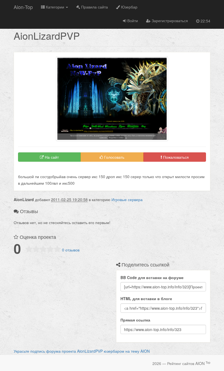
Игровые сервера (127, 199)
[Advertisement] (82, 170)
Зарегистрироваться (169, 20)
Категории (55, 7)
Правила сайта (94, 7)
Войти (132, 20)
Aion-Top (23, 6)
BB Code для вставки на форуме (152, 277)
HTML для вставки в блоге (146, 298)
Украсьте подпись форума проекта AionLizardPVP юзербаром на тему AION (82, 351)
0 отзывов (70, 250)
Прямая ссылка (135, 320)
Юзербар (128, 7)
